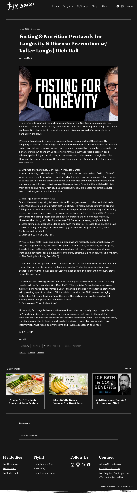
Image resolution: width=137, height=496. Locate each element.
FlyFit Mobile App (43, 464)
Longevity (25, 346)
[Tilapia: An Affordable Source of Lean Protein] (25, 384)
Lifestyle (40, 353)
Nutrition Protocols (52, 346)
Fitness (23, 353)
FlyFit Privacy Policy (44, 473)
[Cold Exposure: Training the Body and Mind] (112, 384)
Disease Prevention (73, 346)
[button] (68, 6)
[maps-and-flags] (78, 464)
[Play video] (68, 93)
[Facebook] (88, 464)
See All (128, 368)
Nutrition (31, 353)
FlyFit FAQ (39, 468)
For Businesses (11, 464)
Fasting (36, 346)
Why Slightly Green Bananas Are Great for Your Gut (66, 401)
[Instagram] (72, 464)
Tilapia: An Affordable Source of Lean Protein (23, 401)
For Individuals (11, 473)
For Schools (9, 468)
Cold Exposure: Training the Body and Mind (111, 401)
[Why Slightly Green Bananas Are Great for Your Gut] (68, 384)
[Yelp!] (83, 464)
